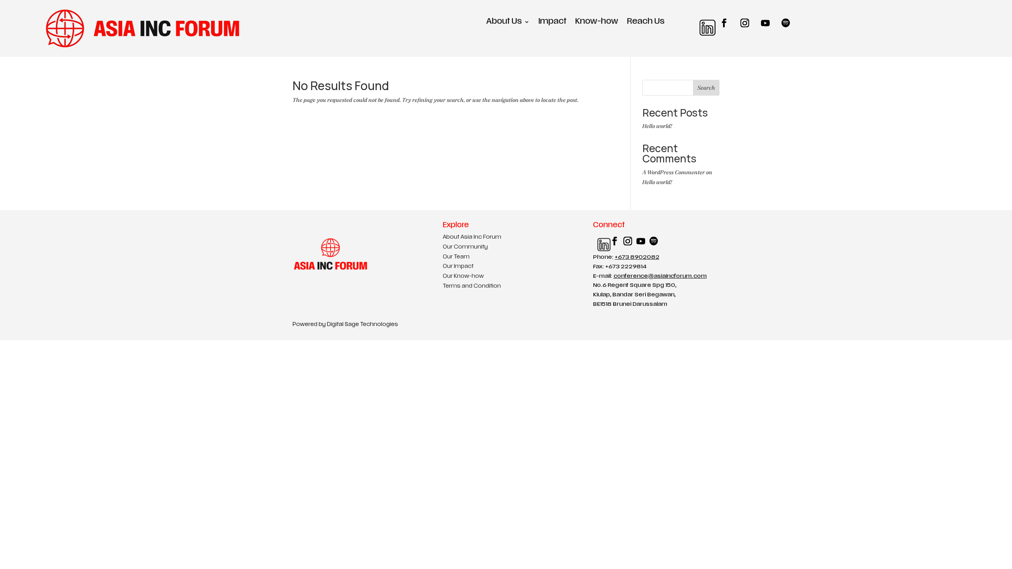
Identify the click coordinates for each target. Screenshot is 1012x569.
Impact (552, 22)
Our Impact (458, 266)
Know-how (596, 22)
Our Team (456, 257)
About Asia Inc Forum (472, 237)
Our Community (465, 247)
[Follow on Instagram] (744, 23)
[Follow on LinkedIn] (703, 23)
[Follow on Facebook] (724, 23)
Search (706, 88)
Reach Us (646, 22)
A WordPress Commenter (673, 172)
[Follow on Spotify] (786, 23)
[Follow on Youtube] (765, 23)
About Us (504, 22)
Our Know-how (463, 276)
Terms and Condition (472, 286)
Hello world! (657, 126)
